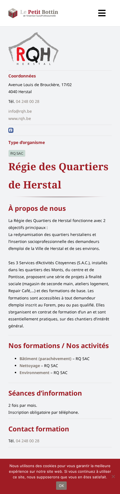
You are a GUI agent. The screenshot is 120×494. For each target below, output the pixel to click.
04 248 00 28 (27, 101)
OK (61, 485)
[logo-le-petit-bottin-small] (33, 10)
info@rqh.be (20, 111)
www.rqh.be (19, 118)
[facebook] (10, 130)
